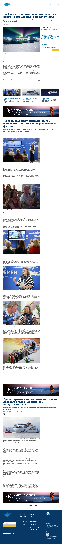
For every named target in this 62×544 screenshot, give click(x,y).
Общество (25, 522)
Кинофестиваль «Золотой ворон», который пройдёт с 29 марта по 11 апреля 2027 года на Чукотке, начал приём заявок (49, 42)
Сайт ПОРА (32, 516)
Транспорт (22, 411)
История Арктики (29, 133)
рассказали (9, 80)
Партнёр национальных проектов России (52, 536)
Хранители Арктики (33, 529)
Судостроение (36, 133)
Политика (25, 519)
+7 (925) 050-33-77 (54, 520)
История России (43, 133)
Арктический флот (6, 133)
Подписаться (10, 525)
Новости (24, 516)
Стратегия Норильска (34, 524)
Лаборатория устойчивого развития (36, 522)
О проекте (20, 516)
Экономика (25, 521)
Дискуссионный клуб (34, 521)
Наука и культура (26, 524)
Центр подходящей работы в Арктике (36, 519)
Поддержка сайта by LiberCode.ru (51, 538)
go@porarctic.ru (48, 523)
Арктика (10, 411)
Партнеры (20, 519)
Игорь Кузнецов (8, 413)
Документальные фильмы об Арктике (18, 133)
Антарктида (5, 411)
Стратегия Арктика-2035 (34, 527)
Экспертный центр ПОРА (52, 525)
